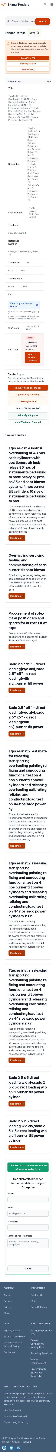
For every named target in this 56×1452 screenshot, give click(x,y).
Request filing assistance (28, 387)
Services (8, 1301)
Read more (16, 538)
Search (42, 21)
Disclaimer (9, 1352)
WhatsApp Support (28, 415)
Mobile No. (13, 1221)
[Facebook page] (4, 1448)
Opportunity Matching (28, 394)
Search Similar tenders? (32, 357)
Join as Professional (15, 1416)
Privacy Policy (12, 1330)
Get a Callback (38, 1307)
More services (28, 69)
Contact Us (36, 1295)
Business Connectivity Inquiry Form (37, 1344)
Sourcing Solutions (41, 1353)
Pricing (7, 1307)
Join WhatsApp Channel (28, 422)
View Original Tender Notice (21, 305)
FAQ (32, 1301)
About (7, 1295)
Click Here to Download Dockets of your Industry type (28, 1167)
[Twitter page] (11, 1448)
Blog (6, 1313)
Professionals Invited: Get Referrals (38, 1372)
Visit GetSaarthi (12, 1410)
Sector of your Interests (19, 1235)
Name (10, 1193)
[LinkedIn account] (18, 1448)
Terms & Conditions (15, 1336)
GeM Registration (28, 63)
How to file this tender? (28, 408)
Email (10, 1207)
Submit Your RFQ (28, 58)
